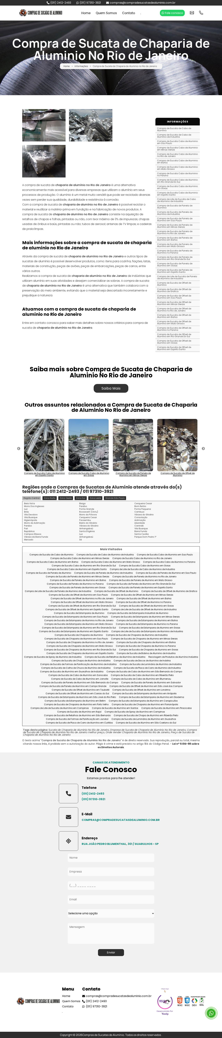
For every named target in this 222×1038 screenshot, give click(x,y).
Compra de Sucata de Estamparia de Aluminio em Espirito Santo (73, 631)
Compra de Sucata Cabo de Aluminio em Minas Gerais (177, 148)
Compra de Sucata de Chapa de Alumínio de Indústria (81, 661)
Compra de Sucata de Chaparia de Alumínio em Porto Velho (76, 704)
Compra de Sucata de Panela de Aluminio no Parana (174, 251)
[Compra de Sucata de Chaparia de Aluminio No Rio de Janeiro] (44, 125)
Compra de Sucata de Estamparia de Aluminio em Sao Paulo (75, 617)
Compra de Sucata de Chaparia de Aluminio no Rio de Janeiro (79, 642)
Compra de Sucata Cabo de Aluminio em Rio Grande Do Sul (177, 180)
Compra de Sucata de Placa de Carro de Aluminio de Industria (147, 668)
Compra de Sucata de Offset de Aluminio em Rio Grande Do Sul (174, 335)
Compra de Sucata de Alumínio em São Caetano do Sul (146, 723)
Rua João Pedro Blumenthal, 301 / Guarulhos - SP (120, 844)
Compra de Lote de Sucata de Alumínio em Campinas (60, 708)
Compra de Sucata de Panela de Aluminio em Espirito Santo (174, 271)
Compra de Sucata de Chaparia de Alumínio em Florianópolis (145, 704)
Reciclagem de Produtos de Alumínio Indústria (173, 657)
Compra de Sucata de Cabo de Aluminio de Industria (174, 135)
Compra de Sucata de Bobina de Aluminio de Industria (146, 653)
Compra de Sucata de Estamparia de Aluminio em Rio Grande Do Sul (79, 628)
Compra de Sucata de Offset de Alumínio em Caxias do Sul (77, 693)
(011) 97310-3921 (90, 2)
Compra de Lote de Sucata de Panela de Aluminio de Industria (177, 277)
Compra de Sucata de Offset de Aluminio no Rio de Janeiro (174, 309)
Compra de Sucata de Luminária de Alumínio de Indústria (151, 664)
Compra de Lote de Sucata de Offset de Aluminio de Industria (144, 609)
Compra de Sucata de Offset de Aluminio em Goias (174, 341)
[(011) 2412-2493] (68, 793)
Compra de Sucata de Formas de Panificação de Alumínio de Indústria (78, 664)
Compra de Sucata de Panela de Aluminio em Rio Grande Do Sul (174, 258)
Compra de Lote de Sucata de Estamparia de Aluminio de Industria (147, 631)
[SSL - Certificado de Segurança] (201, 1002)
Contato (128, 13)
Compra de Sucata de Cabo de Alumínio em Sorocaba (78, 675)
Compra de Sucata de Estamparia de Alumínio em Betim (75, 701)
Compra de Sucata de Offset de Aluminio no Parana (174, 328)
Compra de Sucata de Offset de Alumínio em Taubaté (80, 690)
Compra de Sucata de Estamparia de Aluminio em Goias (149, 628)
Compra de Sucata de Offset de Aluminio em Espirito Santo (174, 348)
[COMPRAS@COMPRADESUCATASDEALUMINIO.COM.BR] (68, 817)
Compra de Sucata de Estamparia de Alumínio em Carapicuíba (143, 701)
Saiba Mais (111, 388)
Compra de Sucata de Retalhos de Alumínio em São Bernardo (77, 715)
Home (86, 13)
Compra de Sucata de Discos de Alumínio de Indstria (142, 661)
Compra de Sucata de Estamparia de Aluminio (79, 613)
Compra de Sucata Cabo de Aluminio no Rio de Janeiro (177, 155)
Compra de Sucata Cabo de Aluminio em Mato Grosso (177, 168)
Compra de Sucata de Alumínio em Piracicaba (166, 708)
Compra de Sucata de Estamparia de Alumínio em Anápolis (144, 693)
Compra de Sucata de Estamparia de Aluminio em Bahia (147, 620)
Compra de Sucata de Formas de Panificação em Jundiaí (77, 719)
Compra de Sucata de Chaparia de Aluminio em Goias (148, 650)
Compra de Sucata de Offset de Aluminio (174, 283)
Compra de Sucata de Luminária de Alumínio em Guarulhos (144, 719)
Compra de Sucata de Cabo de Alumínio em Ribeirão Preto (142, 675)
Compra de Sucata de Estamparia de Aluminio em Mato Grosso (78, 624)
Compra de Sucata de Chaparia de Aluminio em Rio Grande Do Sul (80, 650)
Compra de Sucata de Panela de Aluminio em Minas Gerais (174, 225)
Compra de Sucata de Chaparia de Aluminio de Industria (137, 635)
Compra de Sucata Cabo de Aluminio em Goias (177, 187)
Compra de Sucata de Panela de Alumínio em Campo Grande (73, 686)
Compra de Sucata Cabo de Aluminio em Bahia (177, 161)
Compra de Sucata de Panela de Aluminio (174, 206)
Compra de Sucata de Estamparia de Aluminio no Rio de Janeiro (78, 620)
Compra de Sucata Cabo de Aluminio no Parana (177, 174)
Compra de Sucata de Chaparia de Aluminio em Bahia (146, 642)
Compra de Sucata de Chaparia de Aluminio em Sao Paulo (76, 639)
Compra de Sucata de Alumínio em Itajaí (79, 712)
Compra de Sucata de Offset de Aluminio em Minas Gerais (174, 303)
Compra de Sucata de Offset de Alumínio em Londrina (141, 690)
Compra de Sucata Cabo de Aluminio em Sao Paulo (177, 142)
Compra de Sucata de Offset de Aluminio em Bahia (174, 316)
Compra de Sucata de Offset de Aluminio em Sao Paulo (174, 296)
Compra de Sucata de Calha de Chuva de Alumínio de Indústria (75, 668)
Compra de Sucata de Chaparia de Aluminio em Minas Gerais (144, 639)
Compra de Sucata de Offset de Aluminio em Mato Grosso (174, 322)
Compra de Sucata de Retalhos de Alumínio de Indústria (115, 657)
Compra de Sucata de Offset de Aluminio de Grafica (174, 290)
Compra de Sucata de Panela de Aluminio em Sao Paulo (174, 219)
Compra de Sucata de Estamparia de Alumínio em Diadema (151, 697)
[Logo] (38, 1002)
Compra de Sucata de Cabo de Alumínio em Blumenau (141, 679)
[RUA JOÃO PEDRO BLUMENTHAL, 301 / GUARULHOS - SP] (68, 841)
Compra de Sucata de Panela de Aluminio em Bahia (174, 238)
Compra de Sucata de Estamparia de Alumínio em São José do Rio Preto (77, 697)
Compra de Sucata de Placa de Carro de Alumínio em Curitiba (79, 723)
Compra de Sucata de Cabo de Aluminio (174, 129)
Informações (81, 66)
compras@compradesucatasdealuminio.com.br (143, 2)
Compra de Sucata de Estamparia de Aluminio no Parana (147, 624)
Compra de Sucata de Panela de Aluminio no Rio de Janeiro (174, 232)
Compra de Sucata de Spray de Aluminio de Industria (53, 657)
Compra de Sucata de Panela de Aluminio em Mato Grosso (174, 245)
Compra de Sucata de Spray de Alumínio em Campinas (135, 712)
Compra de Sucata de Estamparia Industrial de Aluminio (137, 613)
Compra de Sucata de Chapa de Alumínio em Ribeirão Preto (146, 715)
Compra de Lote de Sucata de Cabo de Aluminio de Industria (176, 200)
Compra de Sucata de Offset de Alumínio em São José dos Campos (146, 686)
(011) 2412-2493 (60, 2)
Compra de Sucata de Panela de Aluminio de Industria (174, 213)
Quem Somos (106, 13)
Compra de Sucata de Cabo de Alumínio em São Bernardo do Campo (144, 672)
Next (203, 448)
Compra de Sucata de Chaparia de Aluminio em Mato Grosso (79, 646)
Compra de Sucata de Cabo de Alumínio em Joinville (79, 679)
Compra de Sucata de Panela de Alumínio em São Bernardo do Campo (79, 683)
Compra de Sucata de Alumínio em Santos (115, 708)
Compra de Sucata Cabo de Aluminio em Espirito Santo (177, 193)
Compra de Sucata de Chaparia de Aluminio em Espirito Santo (80, 653)
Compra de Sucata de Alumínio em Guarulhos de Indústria (71, 672)
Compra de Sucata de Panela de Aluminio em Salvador (151, 683)
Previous (18, 448)
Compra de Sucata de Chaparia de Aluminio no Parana (146, 646)
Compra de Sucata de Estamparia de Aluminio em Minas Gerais (145, 617)
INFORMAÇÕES (177, 121)
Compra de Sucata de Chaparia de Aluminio (79, 635)
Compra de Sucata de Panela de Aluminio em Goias (174, 264)
